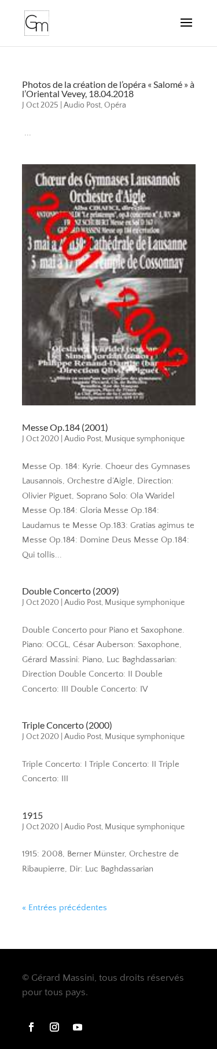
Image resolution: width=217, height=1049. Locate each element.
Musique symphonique (145, 439)
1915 (32, 815)
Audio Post (82, 105)
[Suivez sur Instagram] (54, 1027)
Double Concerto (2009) (70, 590)
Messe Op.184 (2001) (65, 427)
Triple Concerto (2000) (67, 724)
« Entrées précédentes (64, 908)
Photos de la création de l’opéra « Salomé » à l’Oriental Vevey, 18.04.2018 (108, 89)
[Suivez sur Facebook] (31, 1027)
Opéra (115, 105)
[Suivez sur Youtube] (77, 1027)
